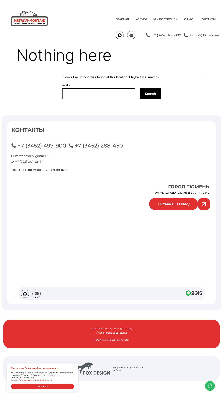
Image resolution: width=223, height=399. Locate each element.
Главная (122, 19)
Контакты (208, 19)
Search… (66, 84)
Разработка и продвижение (128, 367)
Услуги (141, 19)
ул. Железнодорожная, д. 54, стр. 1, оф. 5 (182, 192)
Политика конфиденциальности (35, 380)
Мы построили (165, 19)
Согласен (42, 386)
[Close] (75, 366)
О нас (188, 19)
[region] (42, 377)
